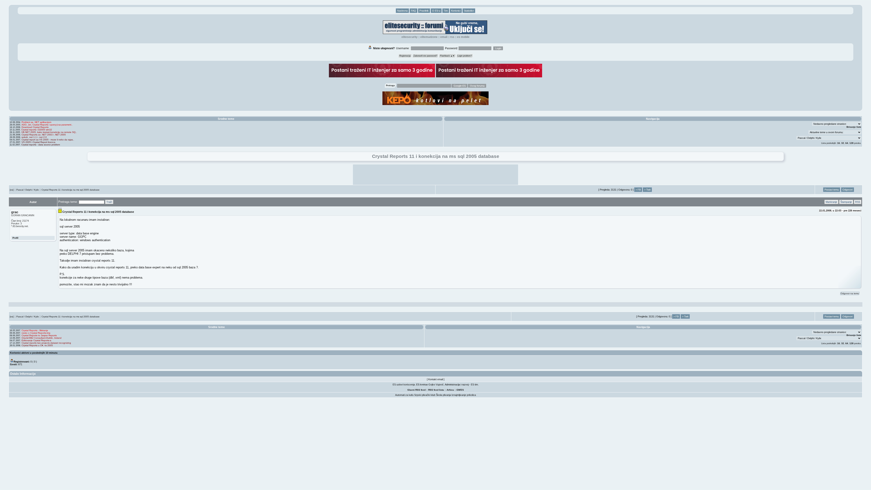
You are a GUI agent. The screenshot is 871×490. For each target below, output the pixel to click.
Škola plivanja (443, 395)
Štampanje (846, 202)
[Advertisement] (435, 174)
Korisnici (455, 10)
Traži (109, 202)
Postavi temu (832, 189)
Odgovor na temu (850, 293)
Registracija (405, 56)
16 (838, 143)
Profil (15, 238)
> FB (638, 189)
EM (458, 390)
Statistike (469, 10)
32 (842, 143)
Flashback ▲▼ (447, 56)
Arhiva (450, 390)
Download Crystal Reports (35, 127)
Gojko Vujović (436, 384)
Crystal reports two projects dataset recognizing (46, 343)
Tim (446, 10)
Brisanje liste (854, 127)
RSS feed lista (436, 390)
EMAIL (443, 37)
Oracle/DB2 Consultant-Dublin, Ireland (41, 338)
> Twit (647, 189)
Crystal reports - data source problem (40, 144)
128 (851, 143)
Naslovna (402, 10)
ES (462, 390)
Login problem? (465, 56)
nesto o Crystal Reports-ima (36, 333)
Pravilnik (424, 10)
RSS (452, 37)
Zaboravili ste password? (425, 56)
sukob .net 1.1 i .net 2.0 (34, 137)
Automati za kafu (404, 395)
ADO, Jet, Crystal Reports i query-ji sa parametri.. (47, 124)
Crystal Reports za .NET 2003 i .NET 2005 (44, 134)
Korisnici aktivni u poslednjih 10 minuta (33, 352)
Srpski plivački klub (424, 395)
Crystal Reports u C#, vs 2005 (37, 345)
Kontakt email (435, 379)
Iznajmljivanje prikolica (464, 395)
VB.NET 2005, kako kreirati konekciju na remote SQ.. (49, 132)
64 (846, 143)
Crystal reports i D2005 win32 (36, 129)
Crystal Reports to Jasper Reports (39, 335)
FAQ (413, 10)
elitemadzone (429, 37)
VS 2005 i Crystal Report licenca (38, 142)
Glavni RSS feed (416, 390)
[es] (12, 190)
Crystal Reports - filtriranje (35, 330)
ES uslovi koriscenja (404, 384)
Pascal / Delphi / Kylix (27, 190)
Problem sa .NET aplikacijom (36, 122)
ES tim (474, 384)
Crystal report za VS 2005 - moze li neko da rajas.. (48, 139)
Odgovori (847, 189)
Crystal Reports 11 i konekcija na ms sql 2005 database (71, 190)
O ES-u (436, 10)
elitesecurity (409, 37)
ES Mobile (463, 37)
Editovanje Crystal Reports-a (36, 340)
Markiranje (831, 202)
